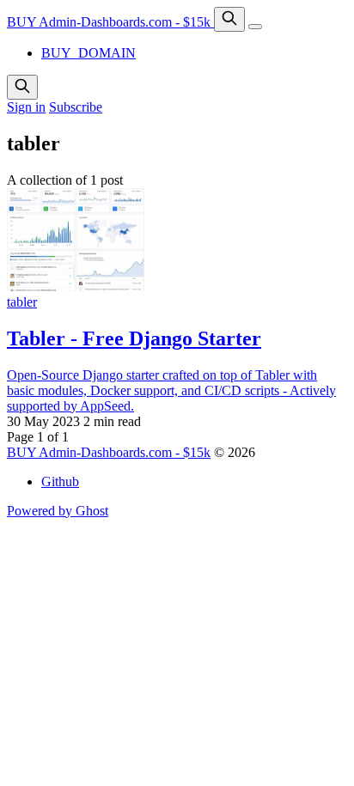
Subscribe (75, 107)
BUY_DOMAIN (88, 53)
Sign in (26, 107)
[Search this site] (229, 19)
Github (60, 481)
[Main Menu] (255, 26)
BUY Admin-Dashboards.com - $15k (110, 22)
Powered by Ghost (57, 510)
